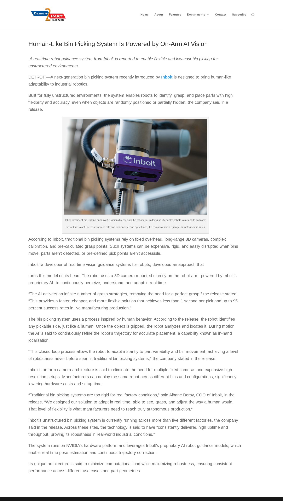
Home (144, 14)
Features (175, 14)
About (158, 14)
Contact (220, 14)
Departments (196, 14)
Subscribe (239, 14)
